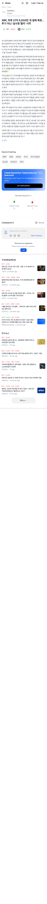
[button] (9, 29)
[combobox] (39, 223)
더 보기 (4, 140)
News (4, 7)
